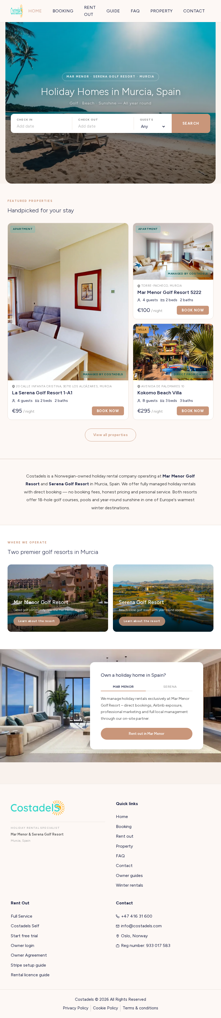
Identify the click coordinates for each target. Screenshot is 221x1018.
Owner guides (129, 875)
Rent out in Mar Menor (146, 734)
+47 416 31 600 (136, 916)
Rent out (124, 836)
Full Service (21, 916)
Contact (124, 865)
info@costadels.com (141, 925)
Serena (170, 687)
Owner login (22, 945)
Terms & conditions (140, 1008)
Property (124, 846)
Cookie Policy (105, 1008)
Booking (124, 826)
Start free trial (24, 935)
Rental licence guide (30, 974)
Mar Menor (123, 687)
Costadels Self (25, 925)
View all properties (110, 435)
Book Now (108, 411)
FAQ (120, 855)
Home (122, 816)
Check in (25, 119)
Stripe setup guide (28, 965)
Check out (88, 119)
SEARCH (190, 123)
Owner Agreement (29, 955)
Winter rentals (129, 885)
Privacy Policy (75, 1008)
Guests (146, 119)
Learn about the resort (36, 621)
